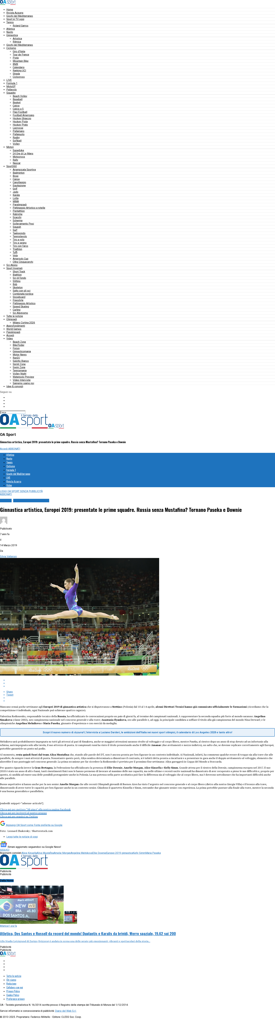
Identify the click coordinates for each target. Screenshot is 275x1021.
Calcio (16, 105)
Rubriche (17, 214)
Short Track (19, 271)
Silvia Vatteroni (8, 556)
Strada (16, 73)
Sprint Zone (19, 364)
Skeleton (18, 287)
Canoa (16, 179)
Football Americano (23, 115)
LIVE (9, 80)
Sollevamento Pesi (23, 223)
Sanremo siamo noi (23, 383)
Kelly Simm (139, 852)
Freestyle (18, 300)
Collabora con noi (14, 987)
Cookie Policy (12, 995)
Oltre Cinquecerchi (23, 261)
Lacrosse (18, 127)
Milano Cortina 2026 (24, 322)
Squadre (11, 92)
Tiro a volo (18, 239)
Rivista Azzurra (14, 12)
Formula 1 (11, 83)
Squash (17, 226)
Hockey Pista (20, 121)
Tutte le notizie (14, 316)
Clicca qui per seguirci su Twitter (19, 816)
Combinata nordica (23, 293)
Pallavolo (11, 89)
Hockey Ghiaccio (22, 118)
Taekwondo (19, 233)
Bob (15, 284)
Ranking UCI (19, 70)
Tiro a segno (20, 242)
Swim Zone (19, 367)
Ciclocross (19, 76)
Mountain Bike (20, 61)
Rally (15, 159)
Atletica (10, 28)
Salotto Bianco (21, 360)
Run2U (16, 357)
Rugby (16, 137)
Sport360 (11, 166)
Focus (16, 348)
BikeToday (18, 345)
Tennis (10, 22)
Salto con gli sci (21, 290)
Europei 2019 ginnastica (119, 852)
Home (9, 9)
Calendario (19, 67)
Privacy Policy (13, 991)
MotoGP (11, 86)
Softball (17, 140)
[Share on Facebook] (140, 680)
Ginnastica (12, 35)
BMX (15, 64)
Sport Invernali (14, 268)
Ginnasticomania (22, 351)
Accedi (10, 335)
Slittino (17, 281)
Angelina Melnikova (81, 852)
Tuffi (15, 252)
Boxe (15, 176)
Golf (15, 188)
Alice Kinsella (29, 852)
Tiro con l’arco (20, 245)
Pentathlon (19, 211)
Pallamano (18, 131)
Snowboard (19, 297)
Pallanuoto (19, 134)
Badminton (19, 172)
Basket (17, 102)
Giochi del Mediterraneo (19, 15)
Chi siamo (11, 980)
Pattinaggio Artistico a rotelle (29, 207)
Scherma (17, 220)
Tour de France (21, 54)
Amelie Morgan (62, 852)
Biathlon (17, 274)
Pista (16, 57)
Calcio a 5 (18, 108)
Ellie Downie (99, 852)
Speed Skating (21, 306)
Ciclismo (11, 48)
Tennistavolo (20, 236)
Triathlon (17, 249)
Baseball (17, 99)
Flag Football (20, 112)
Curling (16, 309)
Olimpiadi (11, 319)
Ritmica (17, 41)
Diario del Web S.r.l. (65, 1010)
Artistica (17, 38)
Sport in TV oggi (15, 19)
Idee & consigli (14, 386)
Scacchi (17, 217)
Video (9, 338)
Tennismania (20, 370)
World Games (13, 329)
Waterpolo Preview (23, 376)
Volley (16, 143)
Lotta (15, 198)
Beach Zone (19, 341)
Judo (15, 191)
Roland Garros (20, 25)
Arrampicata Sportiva (24, 169)
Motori (10, 147)
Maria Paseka (153, 852)
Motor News (20, 354)
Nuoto (9, 32)
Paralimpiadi (20, 204)
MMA (16, 201)
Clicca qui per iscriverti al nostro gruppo (23, 813)
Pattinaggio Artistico (24, 303)
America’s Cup (20, 258)
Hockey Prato (20, 124)
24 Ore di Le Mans (23, 153)
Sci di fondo (19, 277)
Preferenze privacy (15, 999)
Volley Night (19, 373)
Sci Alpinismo (20, 312)
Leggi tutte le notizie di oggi (22, 836)
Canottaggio (19, 182)
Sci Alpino (12, 265)
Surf (15, 230)
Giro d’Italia (19, 51)
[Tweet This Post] (140, 683)
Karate (16, 195)
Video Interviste (22, 380)
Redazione (11, 984)
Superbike (18, 150)
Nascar (17, 163)
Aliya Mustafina (45, 852)
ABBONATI (14, 448)
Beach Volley (20, 96)
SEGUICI (4, 849)
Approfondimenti (15, 325)
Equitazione (19, 185)
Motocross (19, 156)
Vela (15, 255)
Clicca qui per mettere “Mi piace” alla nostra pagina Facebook (35, 809)
